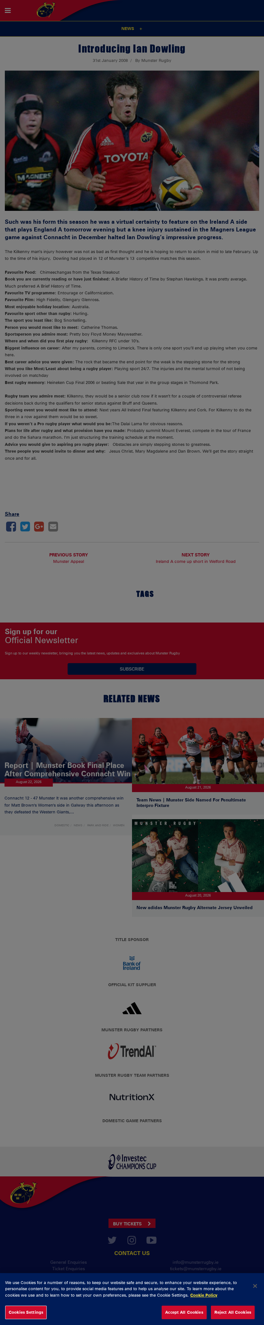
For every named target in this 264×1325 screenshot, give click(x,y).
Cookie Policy (203, 1295)
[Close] (255, 1286)
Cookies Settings (26, 1312)
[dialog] (132, 1299)
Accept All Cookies (184, 1312)
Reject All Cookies (232, 1312)
